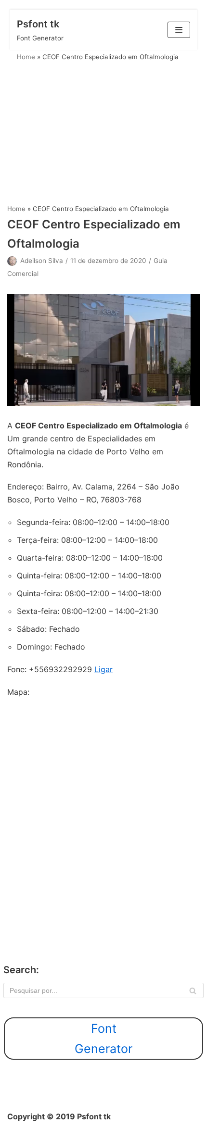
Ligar (103, 669)
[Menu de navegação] (179, 30)
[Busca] (193, 990)
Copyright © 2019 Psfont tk (59, 1116)
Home (26, 57)
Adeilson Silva (41, 260)
